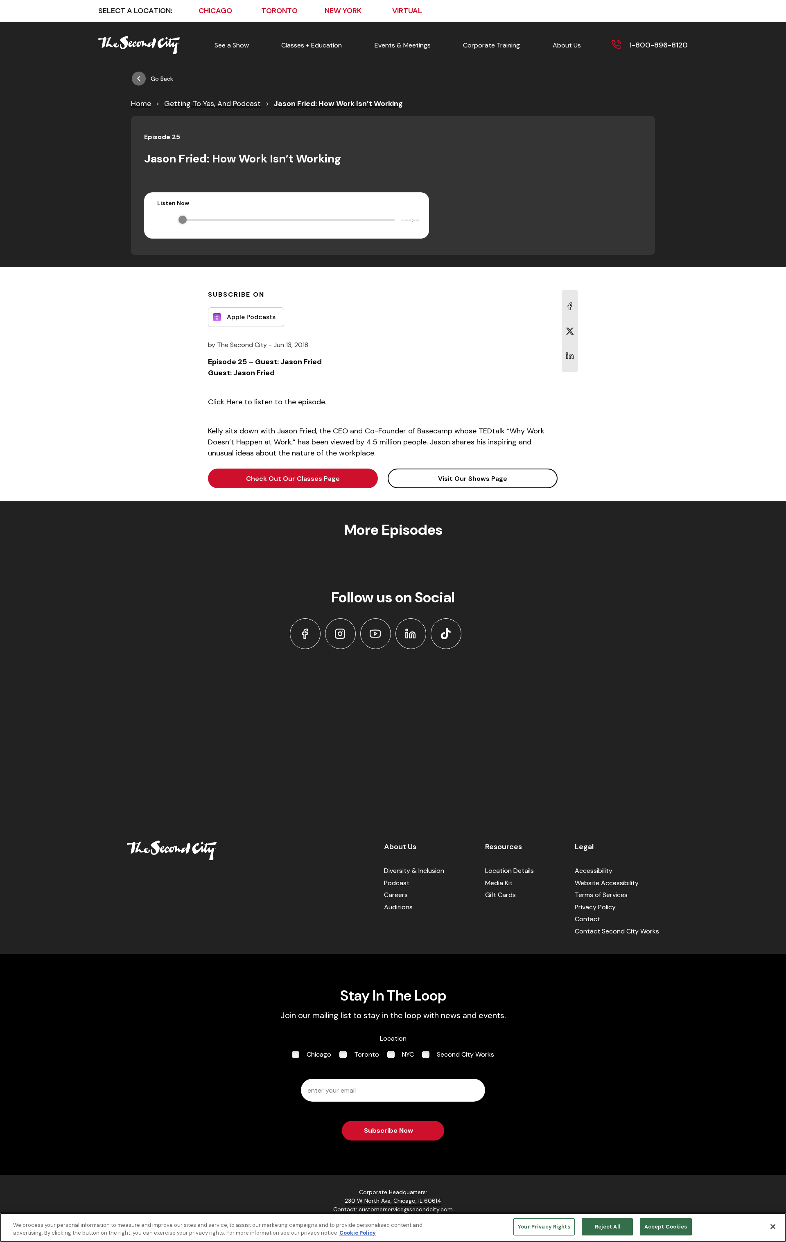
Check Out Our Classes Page (293, 478)
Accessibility (593, 870)
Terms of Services (601, 894)
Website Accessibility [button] (607, 883)
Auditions (398, 907)
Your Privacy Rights (544, 1226)
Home (141, 103)
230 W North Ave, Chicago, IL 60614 (393, 1200)
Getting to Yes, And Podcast (212, 103)
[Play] (163, 220)
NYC (408, 1054)
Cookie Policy (357, 1233)
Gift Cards (500, 894)
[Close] (773, 1226)
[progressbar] (289, 220)
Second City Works (465, 1054)
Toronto (366, 1054)
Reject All (607, 1226)
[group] (286, 219)
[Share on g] (569, 331)
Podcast (396, 883)
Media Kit (499, 883)
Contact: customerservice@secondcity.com (393, 1209)
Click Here (225, 402)
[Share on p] (569, 355)
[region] (393, 1227)
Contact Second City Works (617, 931)
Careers (396, 894)
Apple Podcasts (251, 317)
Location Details (509, 870)
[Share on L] (569, 306)
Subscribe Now (388, 1130)
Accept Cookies (665, 1226)
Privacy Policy (595, 907)
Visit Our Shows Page (472, 478)
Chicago (319, 1054)
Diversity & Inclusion (414, 870)
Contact (587, 919)
